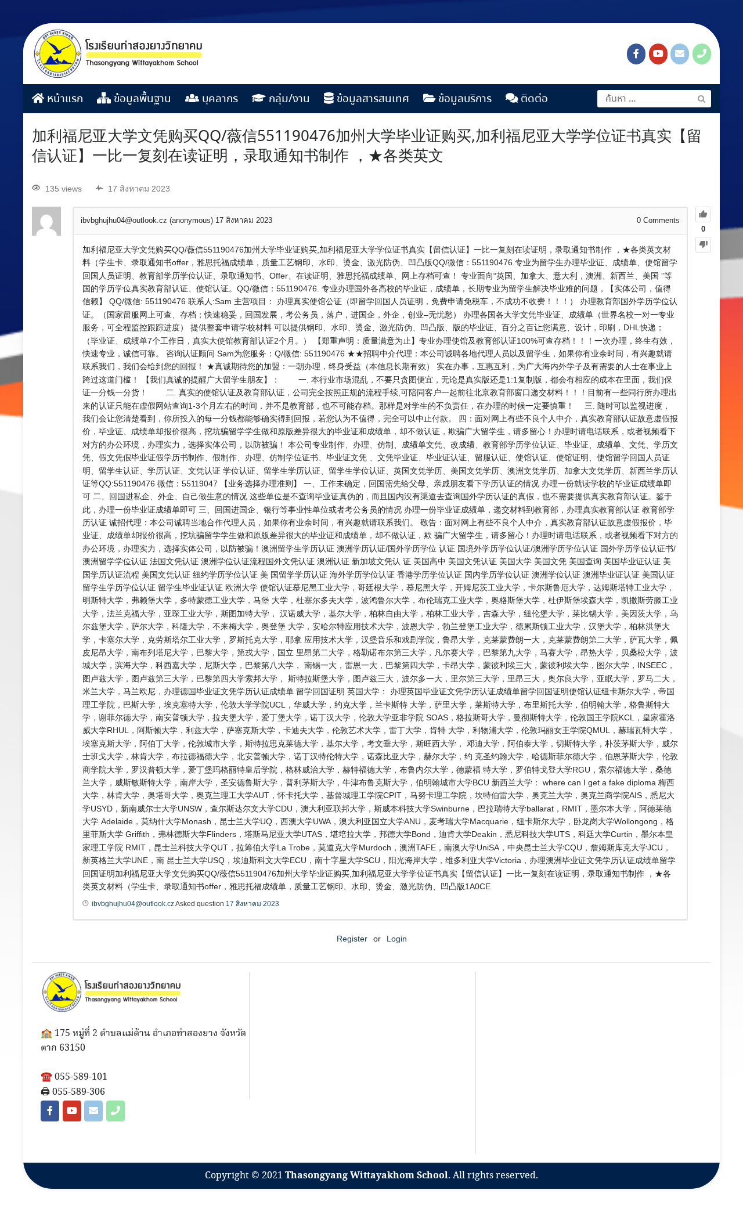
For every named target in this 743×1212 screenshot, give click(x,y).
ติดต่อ (533, 99)
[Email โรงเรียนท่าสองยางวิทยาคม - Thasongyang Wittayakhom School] (679, 54)
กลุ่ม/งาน (288, 99)
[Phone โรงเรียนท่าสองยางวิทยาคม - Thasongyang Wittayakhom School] (701, 54)
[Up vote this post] (703, 214)
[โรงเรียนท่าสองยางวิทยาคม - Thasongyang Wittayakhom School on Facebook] (636, 54)
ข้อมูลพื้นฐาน (141, 99)
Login (397, 938)
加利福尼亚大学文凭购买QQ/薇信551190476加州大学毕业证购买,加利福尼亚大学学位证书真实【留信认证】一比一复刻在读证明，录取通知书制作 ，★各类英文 (367, 147)
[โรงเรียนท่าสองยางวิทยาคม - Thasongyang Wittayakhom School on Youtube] (658, 54)
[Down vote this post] (703, 244)
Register (352, 938)
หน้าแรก (63, 99)
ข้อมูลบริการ (463, 99)
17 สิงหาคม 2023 (252, 904)
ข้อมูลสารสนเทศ (371, 99)
